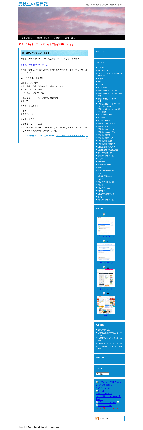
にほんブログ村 (104, 388)
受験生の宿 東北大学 (106, 138)
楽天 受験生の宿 (104, 188)
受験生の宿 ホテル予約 (106, 132)
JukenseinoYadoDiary (36, 427)
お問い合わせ (70, 38)
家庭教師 (101, 162)
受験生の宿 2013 (105, 141)
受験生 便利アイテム (106, 123)
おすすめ (101, 67)
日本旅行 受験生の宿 (106, 170)
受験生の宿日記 (33, 4)
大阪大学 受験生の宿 (106, 156)
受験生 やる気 (104, 120)
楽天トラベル (106, 289)
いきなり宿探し (26, 38)
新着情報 (57, 38)
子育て (100, 159)
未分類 (100, 179)
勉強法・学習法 (43, 38)
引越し (100, 167)
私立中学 (101, 191)
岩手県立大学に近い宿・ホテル (35, 53)
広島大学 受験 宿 (104, 165)
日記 (100, 173)
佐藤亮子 (101, 79)
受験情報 (101, 118)
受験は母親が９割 (105, 115)
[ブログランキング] (106, 402)
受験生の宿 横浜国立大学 (108, 150)
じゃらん (106, 315)
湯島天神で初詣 (104, 330)
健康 (100, 82)
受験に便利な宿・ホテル (107, 90)
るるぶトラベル (106, 236)
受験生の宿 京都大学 (106, 144)
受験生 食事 (103, 126)
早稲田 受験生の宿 (105, 176)
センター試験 (103, 70)
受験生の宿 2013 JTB (106, 129)
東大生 (100, 185)
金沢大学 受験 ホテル (106, 194)
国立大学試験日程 (105, 153)
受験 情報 (102, 87)
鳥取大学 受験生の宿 (106, 200)
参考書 (100, 85)
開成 (100, 197)
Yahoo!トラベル (106, 262)
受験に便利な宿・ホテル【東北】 (70, 136)
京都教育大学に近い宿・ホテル (110, 343)
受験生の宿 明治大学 (106, 147)
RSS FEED (104, 418)
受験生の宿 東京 (104, 135)
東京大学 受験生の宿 (106, 182)
